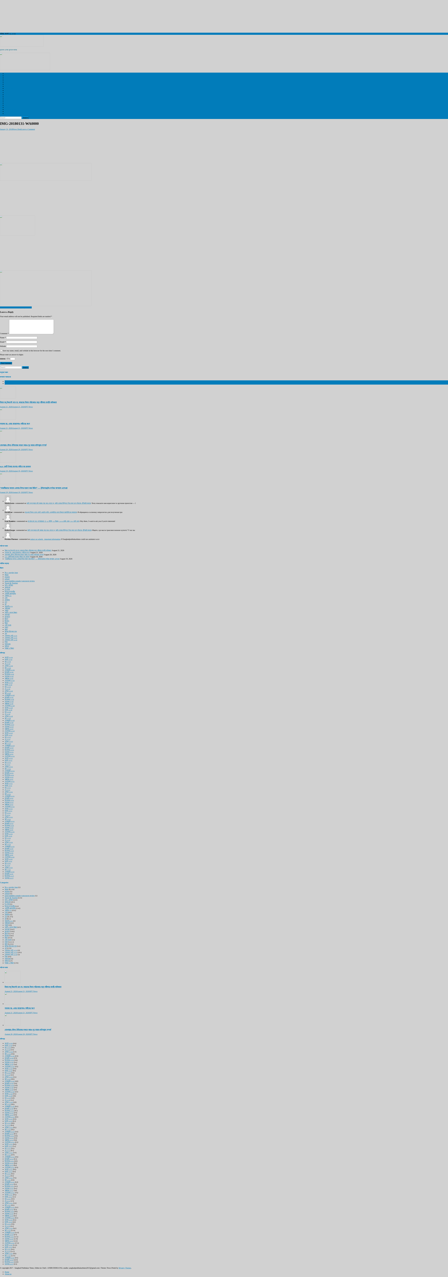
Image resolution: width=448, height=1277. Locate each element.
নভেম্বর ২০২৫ (9, 676)
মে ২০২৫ (7, 689)
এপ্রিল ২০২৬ (9, 666)
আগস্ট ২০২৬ (9, 657)
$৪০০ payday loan (11, 573)
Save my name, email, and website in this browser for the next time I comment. (32, 351)
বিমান (6, 623)
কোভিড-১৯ (8, 596)
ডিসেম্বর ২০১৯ (9, 825)
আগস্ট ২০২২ (9, 758)
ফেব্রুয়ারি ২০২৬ (10, 670)
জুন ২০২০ (8, 813)
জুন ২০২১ (8, 788)
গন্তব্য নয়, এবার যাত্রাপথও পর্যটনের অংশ (15, 423)
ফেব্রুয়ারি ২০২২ (10, 771)
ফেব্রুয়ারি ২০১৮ (9, 872)
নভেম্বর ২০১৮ (9, 853)
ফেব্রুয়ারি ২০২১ (9, 796)
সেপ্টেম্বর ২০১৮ (9, 857)
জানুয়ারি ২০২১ (9, 798)
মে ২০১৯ (7, 840)
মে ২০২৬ (7, 664)
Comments (9, 383)
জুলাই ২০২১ (8, 786)
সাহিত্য (7, 646)
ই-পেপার (7, 99)
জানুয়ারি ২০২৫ (9, 697)
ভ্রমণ (6, 93)
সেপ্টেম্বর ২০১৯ (9, 832)
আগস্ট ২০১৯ (9, 834)
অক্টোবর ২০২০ (9, 804)
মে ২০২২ (7, 765)
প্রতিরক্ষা (7, 608)
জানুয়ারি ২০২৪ (9, 722)
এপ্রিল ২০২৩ (9, 741)
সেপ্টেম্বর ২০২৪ (10, 706)
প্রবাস (6, 105)
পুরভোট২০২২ (9, 606)
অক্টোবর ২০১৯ (9, 830)
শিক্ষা (6, 642)
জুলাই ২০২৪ (8, 710)
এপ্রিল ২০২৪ (9, 716)
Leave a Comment (28, 129)
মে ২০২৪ (7, 714)
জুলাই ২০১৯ (8, 836)
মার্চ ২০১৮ (8, 870)
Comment (4, 333)
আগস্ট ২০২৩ (9, 733)
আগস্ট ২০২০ (9, 809)
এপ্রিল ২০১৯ (9, 842)
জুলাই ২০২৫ (8, 685)
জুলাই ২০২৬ (8, 659)
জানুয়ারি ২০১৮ (9, 874)
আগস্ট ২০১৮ (9, 859)
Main (7, 575)
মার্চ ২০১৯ (8, 844)
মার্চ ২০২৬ (8, 668)
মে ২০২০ (7, 815)
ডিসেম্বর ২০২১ (9, 775)
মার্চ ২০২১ (8, 794)
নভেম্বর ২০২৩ (9, 727)
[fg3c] (25, 70)
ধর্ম (5, 107)
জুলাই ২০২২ (8, 760)
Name (3, 338)
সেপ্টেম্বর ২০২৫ (10, 680)
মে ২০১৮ (7, 865)
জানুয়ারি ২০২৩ (9, 748)
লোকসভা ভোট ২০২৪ (11, 640)
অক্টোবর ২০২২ (9, 754)
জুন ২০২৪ (8, 712)
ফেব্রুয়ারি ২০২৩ (10, 746)
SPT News (29, 407)
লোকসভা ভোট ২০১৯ (11, 636)
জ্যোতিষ (7, 600)
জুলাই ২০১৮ (8, 861)
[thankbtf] (45, 305)
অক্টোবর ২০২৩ (9, 729)
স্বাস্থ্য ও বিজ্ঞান (9, 88)
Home (7, 1272)
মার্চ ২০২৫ (8, 693)
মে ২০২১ (7, 790)
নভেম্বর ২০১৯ (9, 828)
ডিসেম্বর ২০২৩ (9, 725)
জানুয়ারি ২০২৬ (9, 672)
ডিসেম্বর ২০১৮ (9, 851)
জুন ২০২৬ (8, 662)
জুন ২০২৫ (8, 687)
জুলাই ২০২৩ (8, 735)
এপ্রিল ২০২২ (9, 767)
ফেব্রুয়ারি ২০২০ (10, 821)
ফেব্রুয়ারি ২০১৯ (9, 846)
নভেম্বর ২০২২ (9, 752)
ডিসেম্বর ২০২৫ (9, 674)
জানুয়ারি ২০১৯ (9, 849)
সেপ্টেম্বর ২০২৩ (10, 731)
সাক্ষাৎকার (7, 644)
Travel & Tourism (11, 114)
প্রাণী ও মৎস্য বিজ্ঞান (11, 109)
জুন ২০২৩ (8, 737)
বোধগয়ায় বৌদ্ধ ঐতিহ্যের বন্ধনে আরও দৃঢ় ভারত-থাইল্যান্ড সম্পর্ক (23, 445)
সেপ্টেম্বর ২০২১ (9, 781)
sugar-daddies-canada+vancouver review (20, 581)
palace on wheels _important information (45, 539)
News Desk (17, 129)
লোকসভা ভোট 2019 (11, 111)
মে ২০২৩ (7, 739)
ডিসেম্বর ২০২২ (9, 750)
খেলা (6, 86)
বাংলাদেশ (7, 82)
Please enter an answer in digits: (11, 355)
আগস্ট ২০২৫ (9, 683)
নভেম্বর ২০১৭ (9, 878)
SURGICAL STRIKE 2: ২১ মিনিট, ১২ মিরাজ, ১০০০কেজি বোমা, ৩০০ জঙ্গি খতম (53, 521)
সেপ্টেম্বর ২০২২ (10, 756)
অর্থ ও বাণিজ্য (9, 103)
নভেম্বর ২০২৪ (9, 701)
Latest (7, 381)
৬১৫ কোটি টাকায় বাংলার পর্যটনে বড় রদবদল (15, 466)
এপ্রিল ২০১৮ (9, 867)
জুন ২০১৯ (8, 838)
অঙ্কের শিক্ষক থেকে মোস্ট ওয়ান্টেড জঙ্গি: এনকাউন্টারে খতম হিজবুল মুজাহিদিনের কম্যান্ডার (51, 512)
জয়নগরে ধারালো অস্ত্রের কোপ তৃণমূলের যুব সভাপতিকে (16, 307)
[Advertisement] (70, 16)
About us (8, 1274)
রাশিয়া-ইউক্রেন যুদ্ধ (11, 631)
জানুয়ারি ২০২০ (9, 823)
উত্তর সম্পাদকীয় (10, 101)
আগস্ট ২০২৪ (9, 708)
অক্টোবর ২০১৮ (9, 855)
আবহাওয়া (7, 97)
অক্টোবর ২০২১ (9, 779)
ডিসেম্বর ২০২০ (9, 800)
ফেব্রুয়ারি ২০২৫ (10, 695)
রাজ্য (6, 80)
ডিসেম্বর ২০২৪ (9, 699)
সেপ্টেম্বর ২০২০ (10, 807)
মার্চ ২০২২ (8, 769)
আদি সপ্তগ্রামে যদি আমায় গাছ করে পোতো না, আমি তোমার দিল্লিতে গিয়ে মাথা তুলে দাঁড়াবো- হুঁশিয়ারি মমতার (59, 503)
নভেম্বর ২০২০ (9, 802)
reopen (7, 577)
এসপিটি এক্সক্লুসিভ (10, 74)
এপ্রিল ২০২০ (9, 817)
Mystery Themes (125, 1268)
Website (3, 346)
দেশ (6, 76)
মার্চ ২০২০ (8, 819)
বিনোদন (7, 90)
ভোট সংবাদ (8, 625)
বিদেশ (6, 78)
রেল (6, 84)
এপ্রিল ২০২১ (9, 792)
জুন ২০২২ (8, 762)
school (7, 579)
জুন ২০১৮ (8, 863)
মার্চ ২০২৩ (8, 744)
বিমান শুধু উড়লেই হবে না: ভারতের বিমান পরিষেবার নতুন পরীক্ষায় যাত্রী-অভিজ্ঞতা (28, 402)
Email (3, 342)
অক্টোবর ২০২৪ (9, 704)
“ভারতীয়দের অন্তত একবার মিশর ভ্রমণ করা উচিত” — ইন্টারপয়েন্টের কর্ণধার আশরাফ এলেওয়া (33, 488)
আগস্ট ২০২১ (9, 783)
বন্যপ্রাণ (7, 95)
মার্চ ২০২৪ (8, 718)
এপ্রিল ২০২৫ (9, 691)
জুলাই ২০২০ (8, 811)
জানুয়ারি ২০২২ (9, 773)
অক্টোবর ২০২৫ (9, 678)
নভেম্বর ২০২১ (9, 777)
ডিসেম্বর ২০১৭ (9, 876)
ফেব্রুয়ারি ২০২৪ (10, 720)
